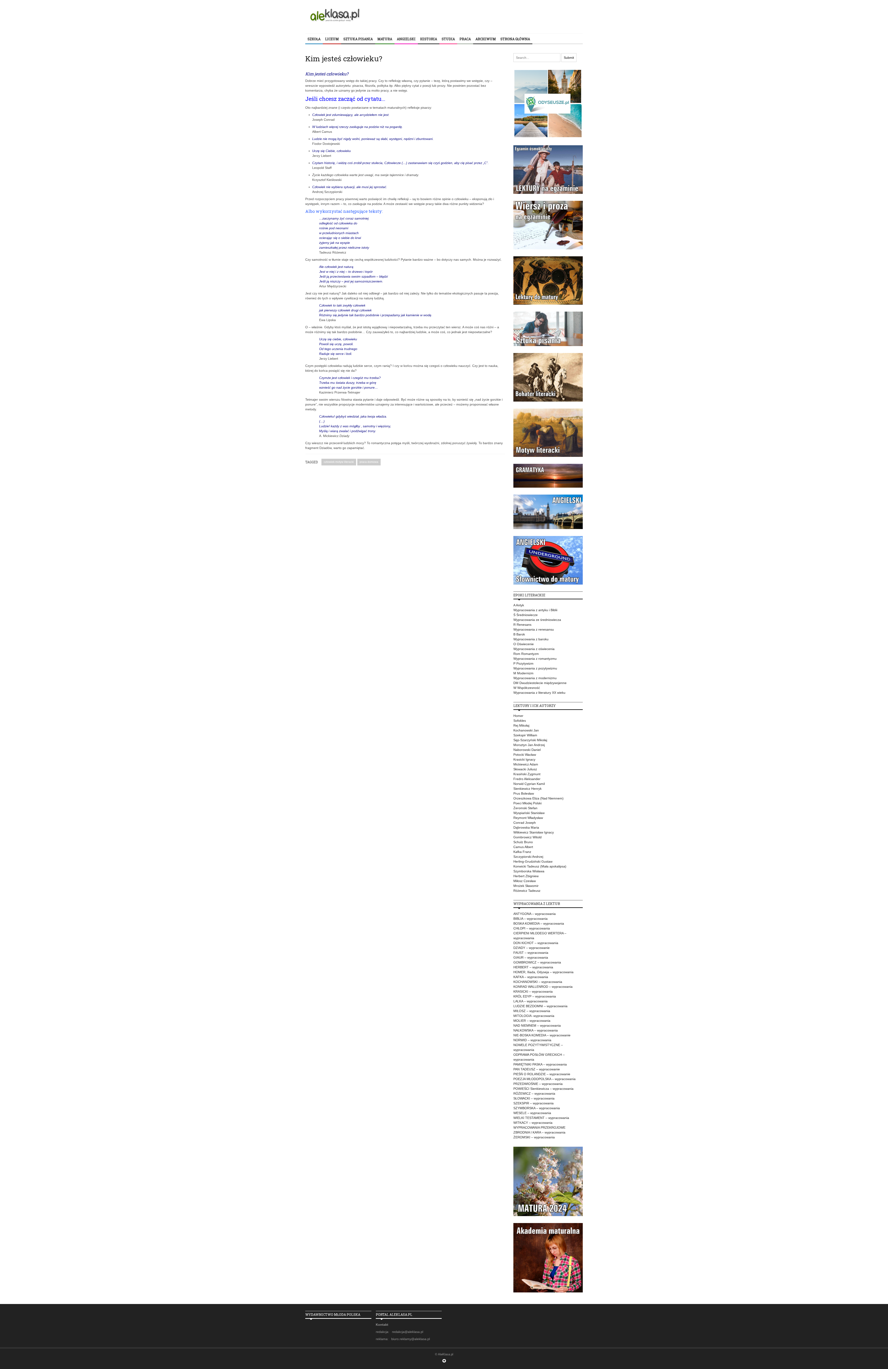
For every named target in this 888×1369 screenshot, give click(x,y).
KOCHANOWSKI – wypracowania (537, 982)
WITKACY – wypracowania (532, 1122)
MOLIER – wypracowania (531, 1020)
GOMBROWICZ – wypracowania (537, 962)
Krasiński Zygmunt (526, 774)
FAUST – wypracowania (530, 952)
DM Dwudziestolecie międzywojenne (540, 683)
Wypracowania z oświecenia (534, 649)
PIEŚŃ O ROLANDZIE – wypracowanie (541, 1074)
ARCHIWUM (485, 39)
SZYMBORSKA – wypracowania (536, 1108)
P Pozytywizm (523, 663)
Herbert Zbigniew (526, 876)
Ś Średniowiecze (525, 615)
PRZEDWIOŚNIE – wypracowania (538, 1084)
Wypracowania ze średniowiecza (537, 620)
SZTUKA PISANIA (358, 39)
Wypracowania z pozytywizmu (535, 668)
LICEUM (332, 39)
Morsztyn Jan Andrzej (529, 745)
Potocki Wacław (524, 754)
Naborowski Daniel (527, 750)
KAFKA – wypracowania (530, 977)
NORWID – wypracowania (532, 1040)
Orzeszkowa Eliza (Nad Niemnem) (538, 798)
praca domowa (369, 462)
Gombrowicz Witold (527, 837)
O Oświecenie (523, 644)
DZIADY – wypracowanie (531, 948)
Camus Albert (523, 847)
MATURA (384, 39)
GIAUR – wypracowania (530, 957)
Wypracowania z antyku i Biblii (535, 610)
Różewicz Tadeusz (526, 890)
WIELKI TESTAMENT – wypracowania (541, 1118)
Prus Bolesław (523, 793)
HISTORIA (428, 39)
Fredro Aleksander (526, 779)
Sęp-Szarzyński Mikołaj (530, 740)
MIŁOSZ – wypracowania (531, 1011)
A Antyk (518, 605)
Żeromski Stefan (525, 808)
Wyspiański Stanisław (529, 813)
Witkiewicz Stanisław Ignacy (533, 832)
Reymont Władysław (528, 818)
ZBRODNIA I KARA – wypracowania (539, 1132)
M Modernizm (523, 673)
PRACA (465, 39)
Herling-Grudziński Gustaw (532, 861)
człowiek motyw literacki (339, 462)
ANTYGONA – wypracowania (534, 914)
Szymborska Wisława (528, 871)
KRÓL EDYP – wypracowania (534, 996)
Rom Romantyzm (526, 654)
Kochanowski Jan (526, 730)
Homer (518, 716)
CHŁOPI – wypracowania (531, 928)
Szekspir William (525, 735)
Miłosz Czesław (524, 881)
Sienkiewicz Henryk (527, 788)
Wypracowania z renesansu (533, 629)
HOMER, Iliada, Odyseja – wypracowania (543, 972)
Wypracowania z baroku (531, 639)
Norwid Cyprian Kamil (529, 784)
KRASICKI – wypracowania (533, 991)
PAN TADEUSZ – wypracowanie (536, 1069)
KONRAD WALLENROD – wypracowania (543, 986)
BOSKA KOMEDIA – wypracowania (538, 923)
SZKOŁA (314, 39)
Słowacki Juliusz (525, 769)
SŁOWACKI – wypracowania (534, 1098)
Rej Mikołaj (521, 725)
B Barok (519, 634)
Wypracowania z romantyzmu (535, 658)
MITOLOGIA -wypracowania (533, 1016)
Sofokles (519, 720)
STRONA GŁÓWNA (515, 39)
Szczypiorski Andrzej (528, 856)
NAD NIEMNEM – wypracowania (537, 1025)
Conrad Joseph (524, 822)
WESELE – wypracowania (532, 1113)
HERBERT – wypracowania (533, 967)
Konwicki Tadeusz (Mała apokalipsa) (539, 866)
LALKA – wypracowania (530, 1001)
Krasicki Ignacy (524, 759)
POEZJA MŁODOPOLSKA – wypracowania (544, 1079)
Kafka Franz (522, 852)
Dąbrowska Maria (526, 827)
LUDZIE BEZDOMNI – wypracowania (540, 1006)
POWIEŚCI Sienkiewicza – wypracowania (543, 1088)
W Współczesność (526, 688)
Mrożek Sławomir (526, 886)
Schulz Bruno (523, 842)
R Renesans (522, 624)
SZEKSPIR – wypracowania (533, 1103)
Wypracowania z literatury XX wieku (539, 692)
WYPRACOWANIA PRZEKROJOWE (539, 1127)
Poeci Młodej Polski (527, 803)
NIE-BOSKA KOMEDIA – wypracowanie (541, 1035)
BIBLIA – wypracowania (530, 918)
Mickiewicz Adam (525, 764)
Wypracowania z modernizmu (535, 678)
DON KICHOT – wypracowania (535, 943)
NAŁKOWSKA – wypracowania (535, 1030)
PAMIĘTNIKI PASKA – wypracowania (540, 1064)
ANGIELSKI (406, 39)
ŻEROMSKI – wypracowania (534, 1137)
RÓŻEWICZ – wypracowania (534, 1093)
